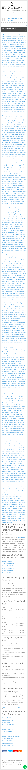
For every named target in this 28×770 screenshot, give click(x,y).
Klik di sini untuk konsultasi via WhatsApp (13, 707)
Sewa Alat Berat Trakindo (8, 745)
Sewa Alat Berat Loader (7, 743)
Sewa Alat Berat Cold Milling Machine (11, 736)
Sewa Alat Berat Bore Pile (8, 731)
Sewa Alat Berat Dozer (7, 722)
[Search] (26, 25)
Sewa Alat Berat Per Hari (8, 565)
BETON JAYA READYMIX (18, 760)
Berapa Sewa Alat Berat (7, 568)
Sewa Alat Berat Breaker (8, 717)
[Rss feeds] (26, 30)
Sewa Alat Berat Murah (7, 570)
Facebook (4, 751)
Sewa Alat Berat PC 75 (7, 720)
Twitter (10, 751)
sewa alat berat (21, 537)
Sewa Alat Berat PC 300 (8, 724)
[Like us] (24, 30)
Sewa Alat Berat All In (7, 561)
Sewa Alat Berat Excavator (8, 734)
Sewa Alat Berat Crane (7, 738)
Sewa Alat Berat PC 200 (8, 727)
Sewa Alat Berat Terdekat (8, 572)
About (23, 764)
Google (15, 751)
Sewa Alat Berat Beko (7, 740)
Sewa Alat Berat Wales (7, 729)
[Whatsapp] (25, 767)
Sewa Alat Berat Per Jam (8, 563)
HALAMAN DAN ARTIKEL (9, 28)
